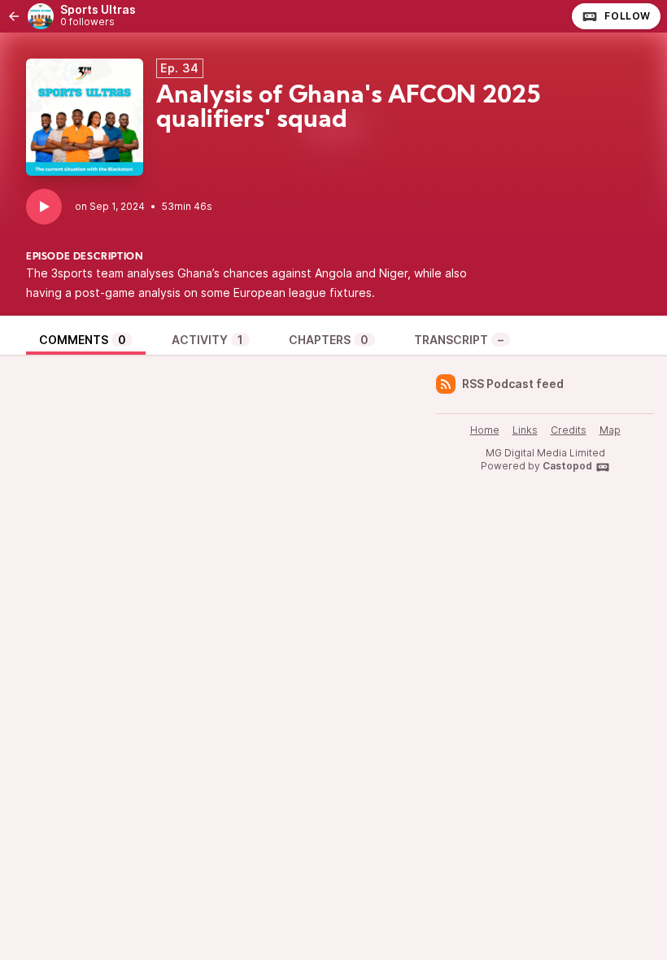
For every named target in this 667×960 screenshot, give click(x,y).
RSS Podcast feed (513, 384)
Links (525, 430)
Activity (207, 340)
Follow (627, 16)
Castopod (567, 466)
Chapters (328, 340)
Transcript (459, 340)
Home (484, 430)
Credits (568, 430)
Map (610, 430)
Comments (82, 340)
